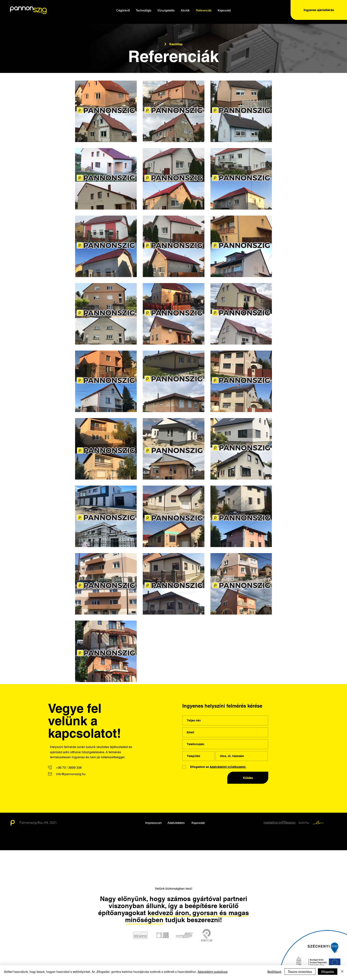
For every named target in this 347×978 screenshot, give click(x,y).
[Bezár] (342, 971)
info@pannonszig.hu (71, 774)
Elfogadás (327, 972)
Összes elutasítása (300, 972)
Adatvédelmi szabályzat (213, 972)
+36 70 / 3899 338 (69, 767)
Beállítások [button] (274, 972)
